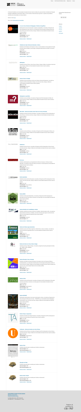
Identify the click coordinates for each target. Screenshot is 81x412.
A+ (61, 17)
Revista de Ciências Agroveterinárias (27, 227)
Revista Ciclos (22, 345)
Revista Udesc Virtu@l (24, 375)
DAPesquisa (22, 62)
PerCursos (22, 160)
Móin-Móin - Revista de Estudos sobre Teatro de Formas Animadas (33, 111)
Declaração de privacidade (18, 20)
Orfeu (21, 129)
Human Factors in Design (25, 78)
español (60, 27)
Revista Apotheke (23, 177)
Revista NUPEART (23, 295)
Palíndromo (22, 144)
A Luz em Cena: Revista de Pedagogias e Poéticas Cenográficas (32, 25)
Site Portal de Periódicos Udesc (60, 0)
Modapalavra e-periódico (25, 96)
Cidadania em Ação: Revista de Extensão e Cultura (30, 44)
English (60, 26)
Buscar (52, 0)
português (61, 33)
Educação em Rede (23, 362)
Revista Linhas (23, 278)
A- (65, 17)
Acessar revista (23, 38)
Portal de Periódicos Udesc (13, 396)
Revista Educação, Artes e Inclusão (27, 259)
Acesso (73, 0)
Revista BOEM (22, 193)
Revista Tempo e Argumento (25, 313)
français (60, 29)
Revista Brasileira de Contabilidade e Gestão (29, 209)
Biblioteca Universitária (12, 394)
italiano (60, 31)
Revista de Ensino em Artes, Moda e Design (28, 243)
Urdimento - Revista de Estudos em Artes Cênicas (30, 329)
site (15, 17)
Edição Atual (29, 38)
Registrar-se (69, 0)
